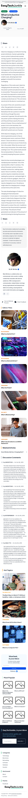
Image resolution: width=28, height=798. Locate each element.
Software (5, 645)
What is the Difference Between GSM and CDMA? (7, 692)
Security (4, 412)
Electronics (6, 758)
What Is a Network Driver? (9, 361)
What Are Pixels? (6, 388)
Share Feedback (21, 302)
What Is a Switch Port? (8, 334)
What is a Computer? (19, 706)
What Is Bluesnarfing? (8, 414)
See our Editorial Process (8, 302)
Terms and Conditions (12, 795)
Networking (5, 331)
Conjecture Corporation (16, 793)
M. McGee (12, 22)
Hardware (4, 385)
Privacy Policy (4, 795)
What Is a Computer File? (10, 647)
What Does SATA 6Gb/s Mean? (12, 622)
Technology (6, 592)
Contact (5, 776)
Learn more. (21, 2)
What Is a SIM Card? (19, 690)
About (4, 774)
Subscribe (14, 668)
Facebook (5, 783)
